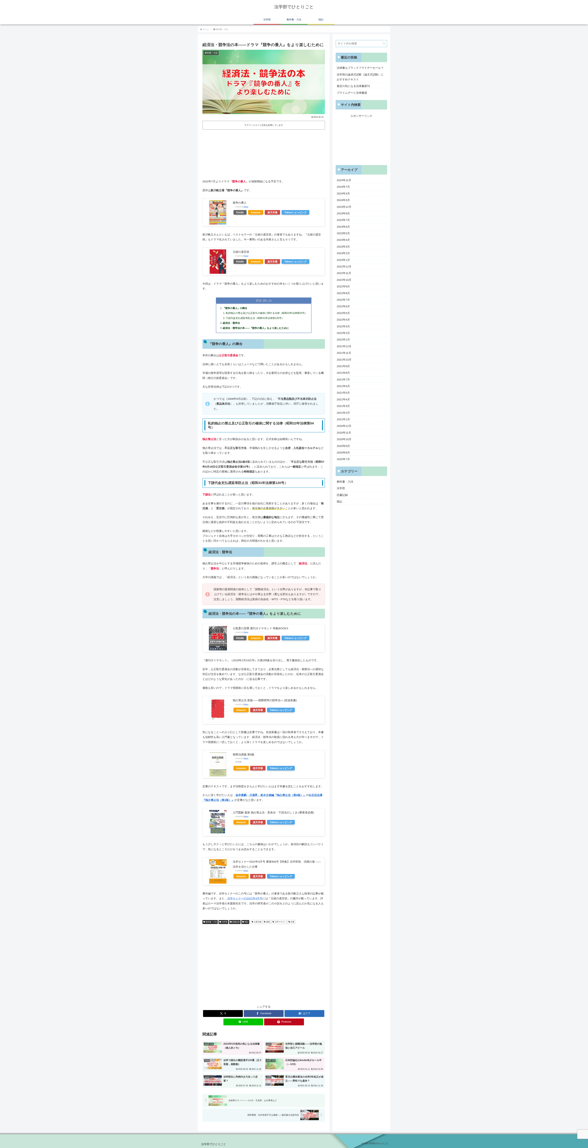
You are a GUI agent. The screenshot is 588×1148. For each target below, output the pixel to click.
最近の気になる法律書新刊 (353, 86)
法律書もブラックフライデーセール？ (360, 67)
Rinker (245, 207)
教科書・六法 (211, 922)
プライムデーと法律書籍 (352, 92)
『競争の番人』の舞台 (235, 308)
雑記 (246, 922)
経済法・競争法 (231, 323)
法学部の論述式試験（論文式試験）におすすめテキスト (360, 77)
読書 (292, 922)
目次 (259, 300)
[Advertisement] (263, 153)
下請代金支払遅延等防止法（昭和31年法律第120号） (255, 318)
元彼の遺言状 (241, 251)
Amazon (255, 212)
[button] (384, 43)
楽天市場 (272, 212)
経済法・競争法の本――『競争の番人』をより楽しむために (256, 328)
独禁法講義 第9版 (243, 754)
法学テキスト (280, 922)
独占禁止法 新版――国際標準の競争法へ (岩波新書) (265, 700)
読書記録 (236, 922)
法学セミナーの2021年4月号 (244, 898)
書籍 (268, 922)
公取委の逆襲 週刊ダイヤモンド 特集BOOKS (260, 628)
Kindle (240, 212)
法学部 (224, 922)
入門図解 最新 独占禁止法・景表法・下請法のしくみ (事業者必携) (273, 812)
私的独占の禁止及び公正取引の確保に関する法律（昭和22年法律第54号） (266, 313)
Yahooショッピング (295, 212)
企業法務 (257, 922)
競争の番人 (240, 202)
